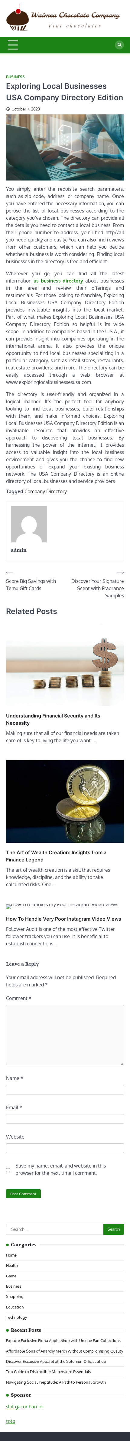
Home (11, 1255)
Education (15, 1307)
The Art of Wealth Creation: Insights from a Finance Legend (56, 856)
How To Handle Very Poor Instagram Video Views (63, 919)
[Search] (119, 45)
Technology (16, 1317)
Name (14, 1078)
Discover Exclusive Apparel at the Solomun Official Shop (56, 1361)
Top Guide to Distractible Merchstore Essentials (48, 1371)
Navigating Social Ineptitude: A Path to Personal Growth (56, 1382)
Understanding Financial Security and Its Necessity (53, 719)
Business (15, 77)
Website (15, 1137)
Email (14, 1107)
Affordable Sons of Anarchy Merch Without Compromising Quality (64, 1351)
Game (11, 1275)
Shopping (15, 1296)
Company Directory (45, 491)
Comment (18, 998)
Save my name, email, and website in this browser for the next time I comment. (60, 1169)
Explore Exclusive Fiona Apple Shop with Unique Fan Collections (63, 1340)
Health (12, 1265)
